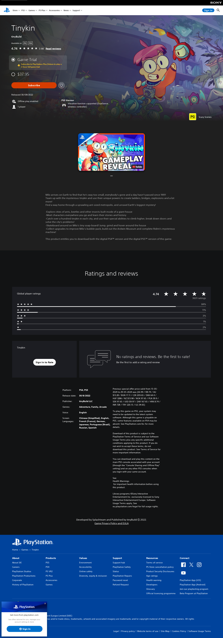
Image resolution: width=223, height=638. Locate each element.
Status (116, 571)
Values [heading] (83, 558)
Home (15, 549)
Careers (16, 567)
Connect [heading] (184, 558)
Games (32, 10)
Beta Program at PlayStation (194, 593)
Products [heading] (51, 558)
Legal (116, 631)
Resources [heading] (152, 558)
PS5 (23, 10)
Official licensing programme (161, 593)
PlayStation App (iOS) (190, 580)
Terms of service (154, 562)
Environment (85, 562)
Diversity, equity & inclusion (93, 575)
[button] (111, 152)
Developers (151, 584)
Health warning (153, 580)
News (66, 10)
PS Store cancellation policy (160, 567)
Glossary (150, 589)
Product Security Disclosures (160, 571)
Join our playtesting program (194, 589)
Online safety (85, 571)
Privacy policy (128, 631)
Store (15, 10)
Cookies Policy (179, 631)
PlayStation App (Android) (192, 584)
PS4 (47, 567)
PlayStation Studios (21, 571)
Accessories (54, 10)
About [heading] (15, 558)
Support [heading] (117, 558)
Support (76, 10)
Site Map (165, 631)
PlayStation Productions (23, 575)
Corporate (17, 580)
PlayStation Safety (122, 567)
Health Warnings (121, 481)
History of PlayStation (22, 584)
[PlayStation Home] (7, 10)
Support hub (119, 562)
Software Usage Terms (199, 631)
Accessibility (85, 567)
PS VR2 (49, 571)
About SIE (17, 562)
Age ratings (152, 575)
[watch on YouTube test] (137, 167)
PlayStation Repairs (122, 575)
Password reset (120, 580)
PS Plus (42, 10)
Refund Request (121, 584)
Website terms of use (147, 631)
